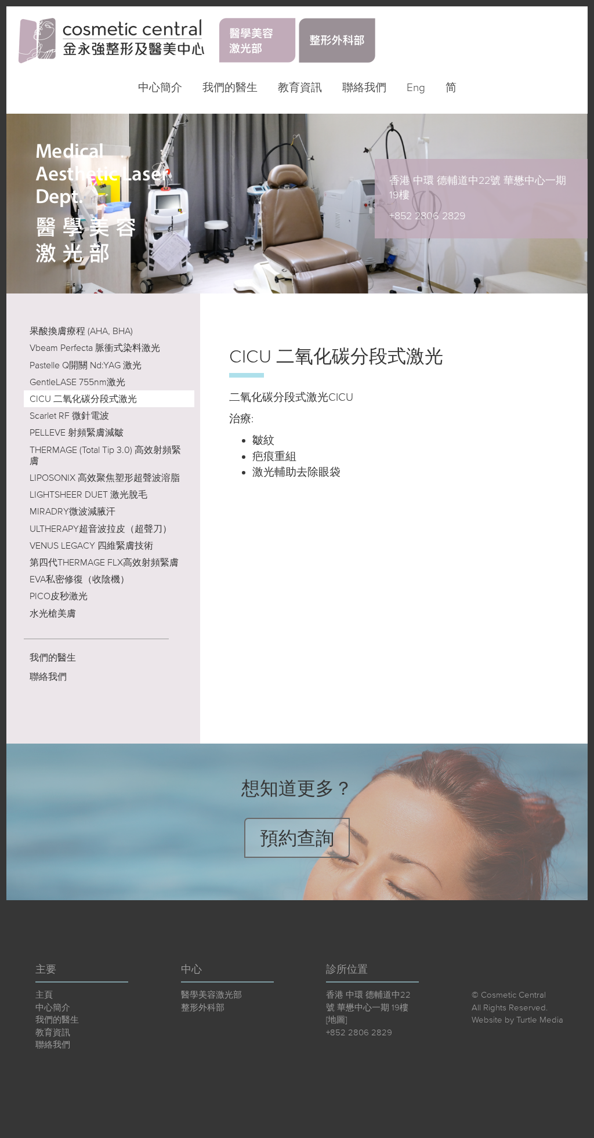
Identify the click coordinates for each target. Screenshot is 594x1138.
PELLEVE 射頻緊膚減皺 (77, 432)
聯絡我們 (364, 87)
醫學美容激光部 (211, 994)
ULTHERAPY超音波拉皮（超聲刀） (101, 528)
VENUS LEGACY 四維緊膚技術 (91, 545)
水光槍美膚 (53, 613)
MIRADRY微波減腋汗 (72, 511)
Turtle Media (539, 1019)
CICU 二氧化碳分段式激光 (83, 398)
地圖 (336, 1019)
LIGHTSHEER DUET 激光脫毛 (88, 494)
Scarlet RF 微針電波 (69, 415)
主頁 (44, 994)
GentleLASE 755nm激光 (77, 381)
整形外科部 (202, 1007)
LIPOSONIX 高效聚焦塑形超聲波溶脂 (105, 477)
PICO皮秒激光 (59, 595)
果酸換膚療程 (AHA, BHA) (81, 330)
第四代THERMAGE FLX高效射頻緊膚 (104, 562)
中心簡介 (160, 87)
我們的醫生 (230, 87)
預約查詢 (297, 838)
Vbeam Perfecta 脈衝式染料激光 (95, 347)
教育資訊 (300, 87)
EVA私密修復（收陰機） (79, 579)
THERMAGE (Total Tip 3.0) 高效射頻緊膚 (105, 455)
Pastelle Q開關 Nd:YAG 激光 (86, 365)
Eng (416, 87)
